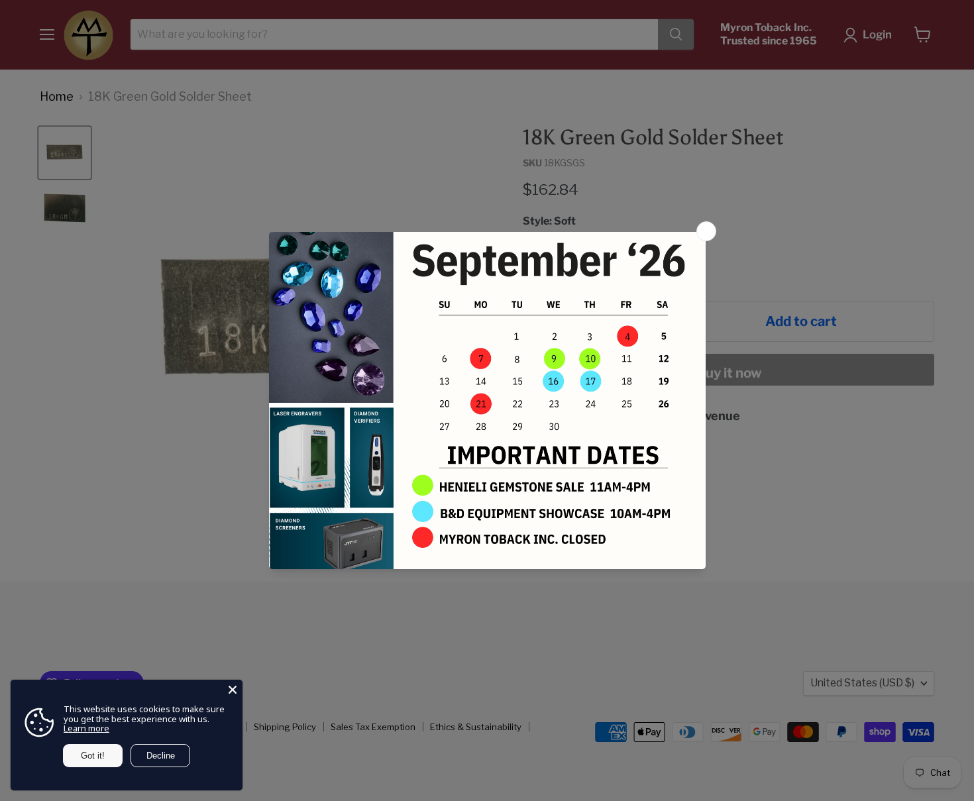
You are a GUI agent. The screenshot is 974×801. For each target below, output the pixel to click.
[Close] (232, 689)
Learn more (86, 728)
